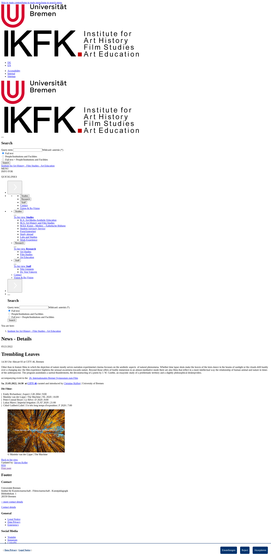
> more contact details (12, 501)
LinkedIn (12, 542)
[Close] (15, 215)
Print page (6, 468)
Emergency (13, 525)
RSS (3, 465)
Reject (245, 550)
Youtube (12, 537)
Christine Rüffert (72, 383)
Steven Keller (21, 462)
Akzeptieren (260, 550)
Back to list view (9, 459)
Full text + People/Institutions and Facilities (26, 159)
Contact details (8, 507)
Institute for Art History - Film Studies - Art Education (28, 165)
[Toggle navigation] (2, 137)
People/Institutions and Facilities (21, 156)
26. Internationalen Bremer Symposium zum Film (53, 378)
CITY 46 (32, 383)
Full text (9, 153)
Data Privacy (14, 522)
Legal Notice (14, 519)
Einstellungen (228, 550)
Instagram (12, 540)
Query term (7, 150)
